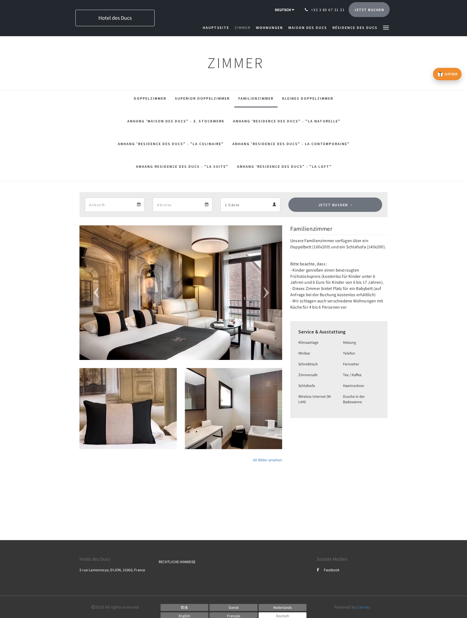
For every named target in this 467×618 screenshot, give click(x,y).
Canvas (363, 607)
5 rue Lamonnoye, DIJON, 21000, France (112, 569)
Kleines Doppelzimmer (307, 98)
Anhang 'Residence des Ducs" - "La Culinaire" (171, 143)
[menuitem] (217, 27)
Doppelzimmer (150, 98)
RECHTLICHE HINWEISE (177, 561)
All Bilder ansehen (267, 459)
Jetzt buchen (333, 204)
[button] (386, 27)
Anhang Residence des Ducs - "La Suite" (182, 166)
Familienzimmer (255, 98)
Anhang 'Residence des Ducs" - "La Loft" (284, 166)
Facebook (331, 569)
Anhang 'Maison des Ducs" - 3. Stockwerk (175, 121)
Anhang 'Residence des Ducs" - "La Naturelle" (287, 121)
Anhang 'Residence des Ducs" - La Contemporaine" (291, 143)
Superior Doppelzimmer (202, 98)
